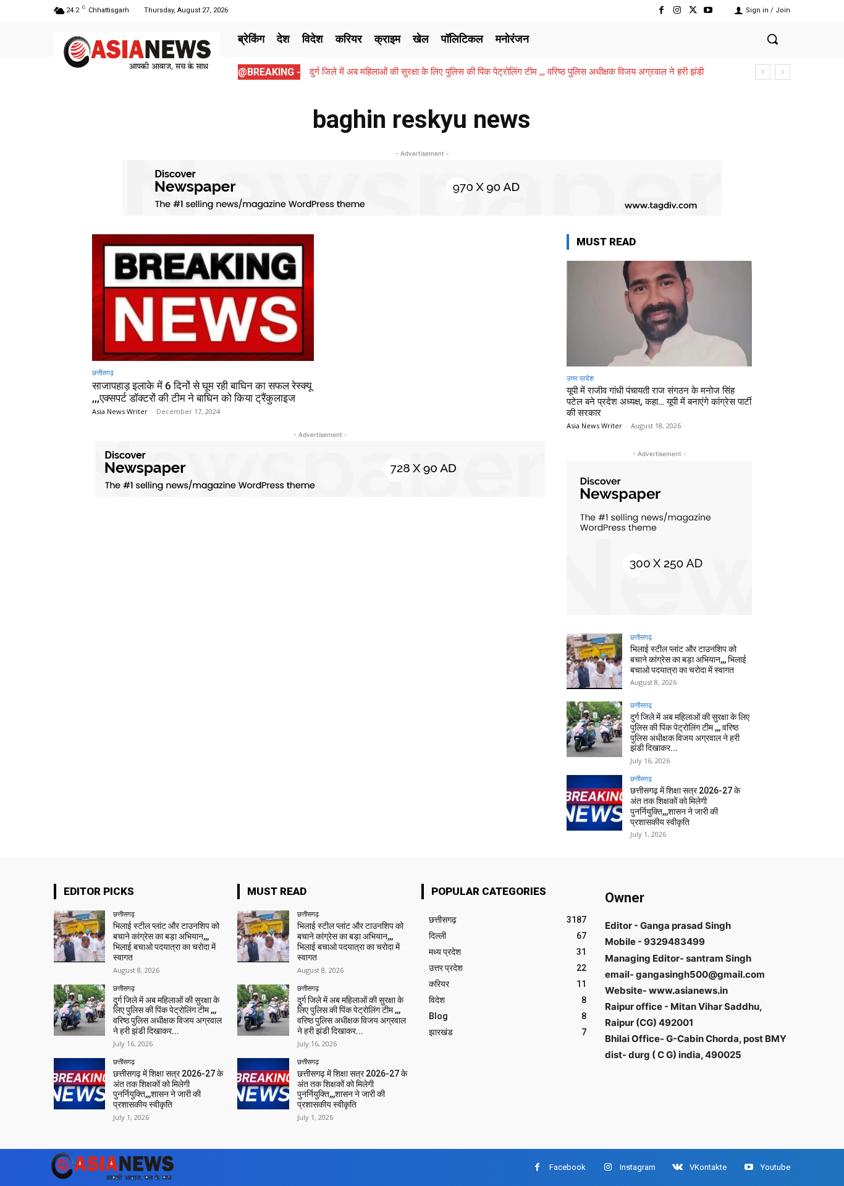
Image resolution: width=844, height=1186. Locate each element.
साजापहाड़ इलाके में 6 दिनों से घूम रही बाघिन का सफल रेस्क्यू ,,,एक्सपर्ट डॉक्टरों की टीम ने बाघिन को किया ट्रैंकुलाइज (201, 391)
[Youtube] (708, 10)
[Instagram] (677, 10)
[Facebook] (661, 10)
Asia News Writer (120, 411)
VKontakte (708, 1167)
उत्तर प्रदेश (580, 378)
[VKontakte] (677, 1167)
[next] (782, 72)
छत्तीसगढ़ (103, 372)
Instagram (638, 1167)
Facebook (567, 1167)
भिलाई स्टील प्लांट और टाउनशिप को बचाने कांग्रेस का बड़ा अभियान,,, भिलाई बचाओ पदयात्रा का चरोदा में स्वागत (688, 659)
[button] (772, 39)
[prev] (762, 72)
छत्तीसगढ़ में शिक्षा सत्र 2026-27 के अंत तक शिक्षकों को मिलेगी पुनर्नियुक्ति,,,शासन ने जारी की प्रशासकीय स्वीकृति (685, 806)
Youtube (775, 1167)
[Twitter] (693, 10)
